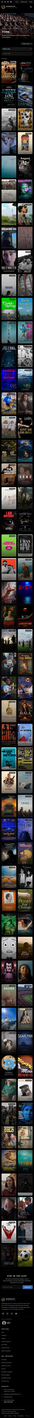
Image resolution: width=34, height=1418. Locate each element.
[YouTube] (16, 1313)
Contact (10, 1415)
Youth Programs (5, 1375)
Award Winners (5, 1348)
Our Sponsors (5, 1381)
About (5, 1415)
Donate (3, 1369)
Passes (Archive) (5, 1341)
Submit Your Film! (6, 1365)
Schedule (3, 1335)
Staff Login (27, 1415)
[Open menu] (31, 7)
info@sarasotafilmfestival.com (12, 1394)
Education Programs (6, 1372)
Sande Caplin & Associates (13, 1413)
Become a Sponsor (6, 1362)
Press (14, 1415)
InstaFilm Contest (6, 1378)
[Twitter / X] (11, 1313)
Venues (3, 1338)
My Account (24, 2)
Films (2, 1332)
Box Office (4, 1344)
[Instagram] (7, 1313)
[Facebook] (3, 1313)
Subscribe (27, 1287)
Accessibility (20, 1415)
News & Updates (5, 1351)
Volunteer (4, 1359)
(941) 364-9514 (8, 1397)
